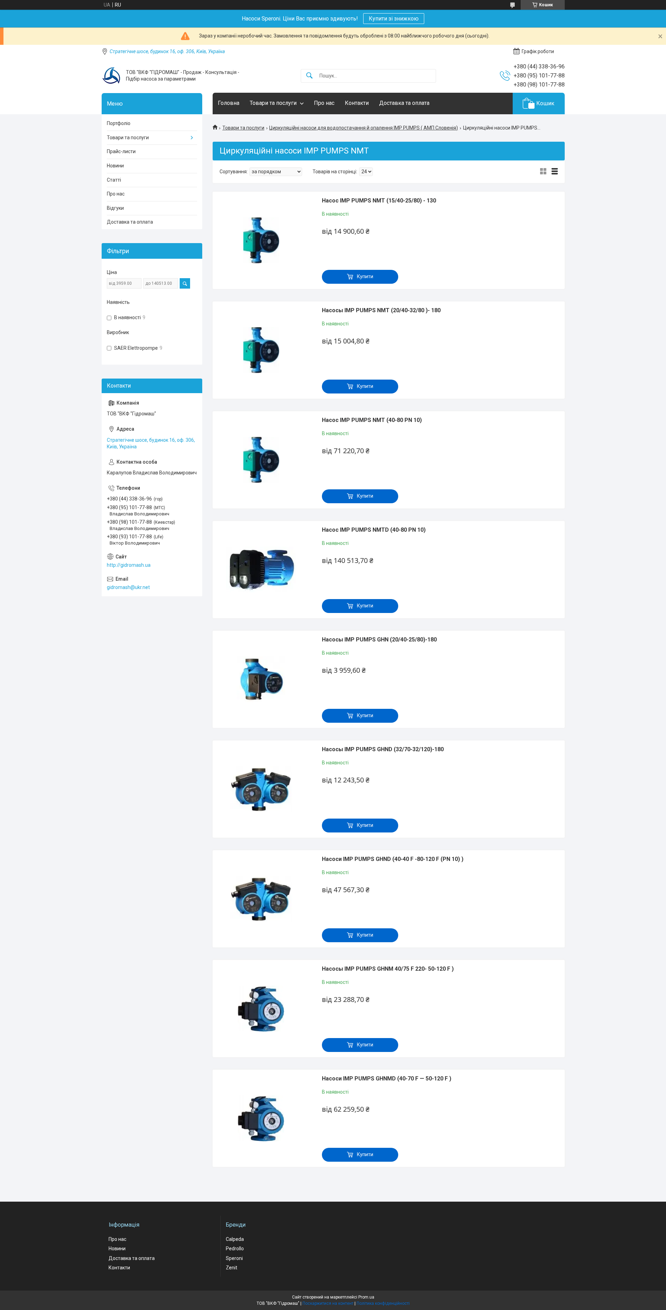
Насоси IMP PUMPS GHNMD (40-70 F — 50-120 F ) (386, 1078)
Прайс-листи (121, 151)
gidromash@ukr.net (128, 587)
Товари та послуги (273, 103)
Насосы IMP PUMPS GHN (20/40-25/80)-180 (379, 639)
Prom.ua (366, 1297)
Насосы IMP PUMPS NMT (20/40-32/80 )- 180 (381, 310)
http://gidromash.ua (129, 565)
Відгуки (115, 208)
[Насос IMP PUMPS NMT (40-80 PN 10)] (261, 459)
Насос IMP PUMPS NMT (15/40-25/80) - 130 (379, 200)
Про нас (324, 103)
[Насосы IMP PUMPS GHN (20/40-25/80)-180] (261, 679)
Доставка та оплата (404, 103)
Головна (228, 103)
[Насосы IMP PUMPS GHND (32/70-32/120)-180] (261, 789)
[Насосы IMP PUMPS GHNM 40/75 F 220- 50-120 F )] (261, 1008)
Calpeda (235, 1239)
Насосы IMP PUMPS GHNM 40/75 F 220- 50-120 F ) (388, 968)
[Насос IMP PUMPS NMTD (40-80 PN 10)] (261, 569)
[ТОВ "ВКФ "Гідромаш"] (111, 75)
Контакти (357, 103)
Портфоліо (118, 123)
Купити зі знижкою (394, 18)
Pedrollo (235, 1248)
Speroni (234, 1258)
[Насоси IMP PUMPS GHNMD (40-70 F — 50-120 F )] (261, 1118)
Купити (365, 276)
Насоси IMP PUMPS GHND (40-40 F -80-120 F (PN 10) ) (392, 859)
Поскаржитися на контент (327, 1303)
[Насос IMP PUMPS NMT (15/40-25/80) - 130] (261, 240)
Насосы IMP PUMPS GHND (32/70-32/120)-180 (383, 749)
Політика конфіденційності (383, 1303)
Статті (114, 180)
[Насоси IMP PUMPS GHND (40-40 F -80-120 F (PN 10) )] (261, 898)
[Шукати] (309, 76)
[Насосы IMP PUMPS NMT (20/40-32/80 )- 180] (261, 350)
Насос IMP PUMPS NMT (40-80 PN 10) (372, 420)
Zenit (231, 1267)
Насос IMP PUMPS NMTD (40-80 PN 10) (374, 530)
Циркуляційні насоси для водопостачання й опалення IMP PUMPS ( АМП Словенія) (363, 128)
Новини (115, 165)
